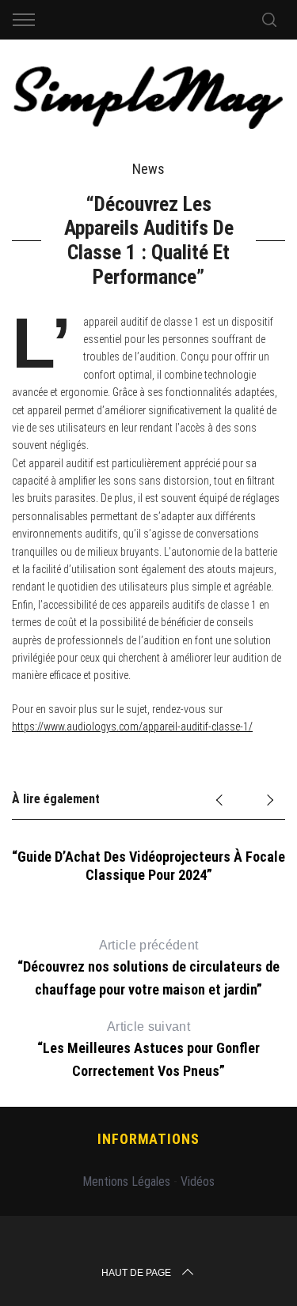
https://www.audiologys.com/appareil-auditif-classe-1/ (132, 726)
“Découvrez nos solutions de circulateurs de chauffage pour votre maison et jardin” (148, 967)
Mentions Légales (126, 1181)
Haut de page (136, 1272)
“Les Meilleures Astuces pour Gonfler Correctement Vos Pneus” (148, 1049)
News (148, 168)
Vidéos (198, 1181)
